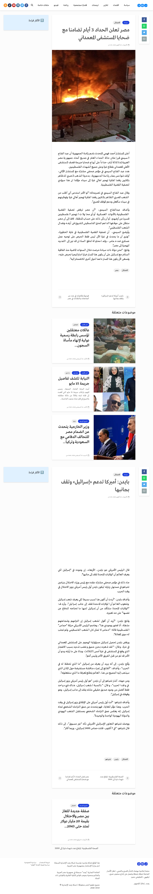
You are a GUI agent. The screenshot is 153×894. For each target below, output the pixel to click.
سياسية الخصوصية (30, 863)
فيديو (56, 5)
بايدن (116, 759)
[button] (93, 215)
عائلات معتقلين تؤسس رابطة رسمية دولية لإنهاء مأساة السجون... (74, 338)
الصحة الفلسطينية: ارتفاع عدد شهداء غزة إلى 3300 (76, 848)
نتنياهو (108, 759)
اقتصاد (116, 5)
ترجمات (95, 5)
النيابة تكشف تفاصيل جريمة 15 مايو (73, 381)
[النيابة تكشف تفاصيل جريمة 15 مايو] (114, 388)
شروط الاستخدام (44, 863)
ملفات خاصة (43, 5)
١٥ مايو (68, 373)
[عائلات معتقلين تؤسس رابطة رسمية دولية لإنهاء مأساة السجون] (114, 340)
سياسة (127, 5)
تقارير (105, 5)
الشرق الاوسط (84, 421)
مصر (116, 270)
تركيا (74, 421)
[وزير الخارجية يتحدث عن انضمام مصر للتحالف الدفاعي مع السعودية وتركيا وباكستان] (114, 437)
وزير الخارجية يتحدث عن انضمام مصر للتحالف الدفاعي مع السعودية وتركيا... (73, 434)
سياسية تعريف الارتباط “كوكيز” (40, 865)
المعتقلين (75, 325)
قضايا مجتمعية (80, 5)
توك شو (76, 373)
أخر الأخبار (85, 325)
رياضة (65, 5)
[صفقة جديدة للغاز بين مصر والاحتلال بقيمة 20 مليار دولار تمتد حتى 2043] (114, 821)
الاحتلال (117, 22)
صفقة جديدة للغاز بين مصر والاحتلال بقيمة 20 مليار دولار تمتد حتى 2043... (75, 819)
